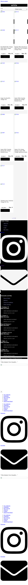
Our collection (7, 394)
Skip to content (4, 1)
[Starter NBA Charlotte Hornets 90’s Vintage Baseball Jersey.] (21, 80)
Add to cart (6, 56)
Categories (6, 396)
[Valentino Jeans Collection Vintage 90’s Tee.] (7, 183)
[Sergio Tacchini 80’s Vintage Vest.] (7, 80)
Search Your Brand (8, 401)
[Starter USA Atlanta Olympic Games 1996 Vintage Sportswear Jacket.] (21, 131)
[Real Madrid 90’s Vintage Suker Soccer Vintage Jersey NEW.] (7, 29)
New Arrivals (7, 397)
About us (6, 398)
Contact (5, 400)
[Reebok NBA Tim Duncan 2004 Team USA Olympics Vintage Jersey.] (21, 29)
